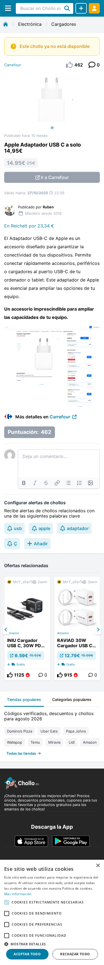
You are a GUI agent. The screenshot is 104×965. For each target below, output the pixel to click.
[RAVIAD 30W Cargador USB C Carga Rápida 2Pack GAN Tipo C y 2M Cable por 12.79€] (77, 628)
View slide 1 (52, 127)
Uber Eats (49, 731)
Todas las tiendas (21, 753)
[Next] (98, 629)
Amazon (13, 633)
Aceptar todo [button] (27, 954)
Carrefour (12, 65)
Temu (35, 742)
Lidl (72, 742)
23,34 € (45, 226)
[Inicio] (5, 24)
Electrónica (30, 24)
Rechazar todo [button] (75, 954)
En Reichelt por (20, 226)
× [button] (98, 866)
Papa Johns (76, 731)
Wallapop (14, 742)
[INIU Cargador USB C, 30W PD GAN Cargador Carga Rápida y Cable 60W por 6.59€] (27, 628)
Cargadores (63, 24)
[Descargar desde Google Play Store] (71, 841)
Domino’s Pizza (19, 731)
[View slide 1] (52, 102)
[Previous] (6, 629)
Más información (18, 894)
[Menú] (8, 8)
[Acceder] (94, 8)
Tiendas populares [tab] (24, 699)
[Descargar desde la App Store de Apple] (31, 841)
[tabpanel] (52, 732)
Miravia (54, 742)
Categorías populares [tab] (72, 699)
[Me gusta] (10, 675)
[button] (52, 944)
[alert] (52, 912)
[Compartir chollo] (81, 8)
